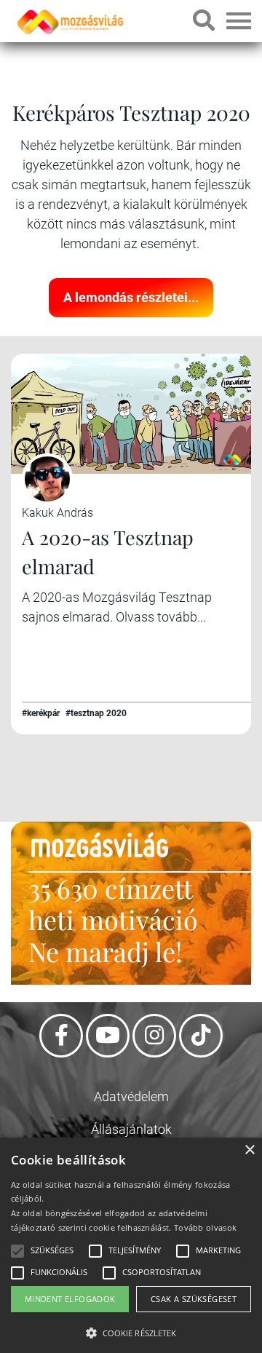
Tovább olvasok (205, 1227)
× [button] (249, 1150)
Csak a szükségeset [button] (194, 1298)
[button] (131, 1330)
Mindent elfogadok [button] (70, 1298)
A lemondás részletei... (131, 297)
